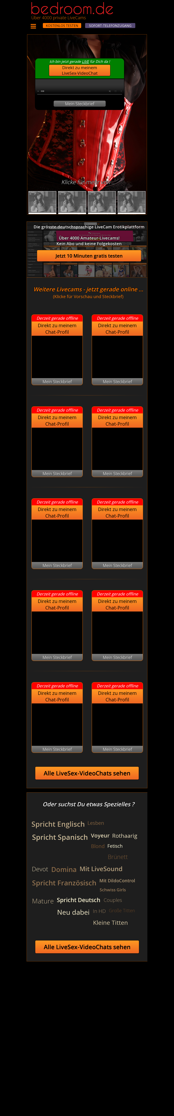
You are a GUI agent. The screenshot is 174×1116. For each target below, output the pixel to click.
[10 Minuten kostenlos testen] (38, 24)
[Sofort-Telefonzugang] (41, 24)
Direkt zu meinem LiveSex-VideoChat (80, 70)
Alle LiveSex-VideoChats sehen (87, 773)
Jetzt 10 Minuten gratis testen (89, 255)
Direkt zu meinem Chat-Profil (57, 328)
